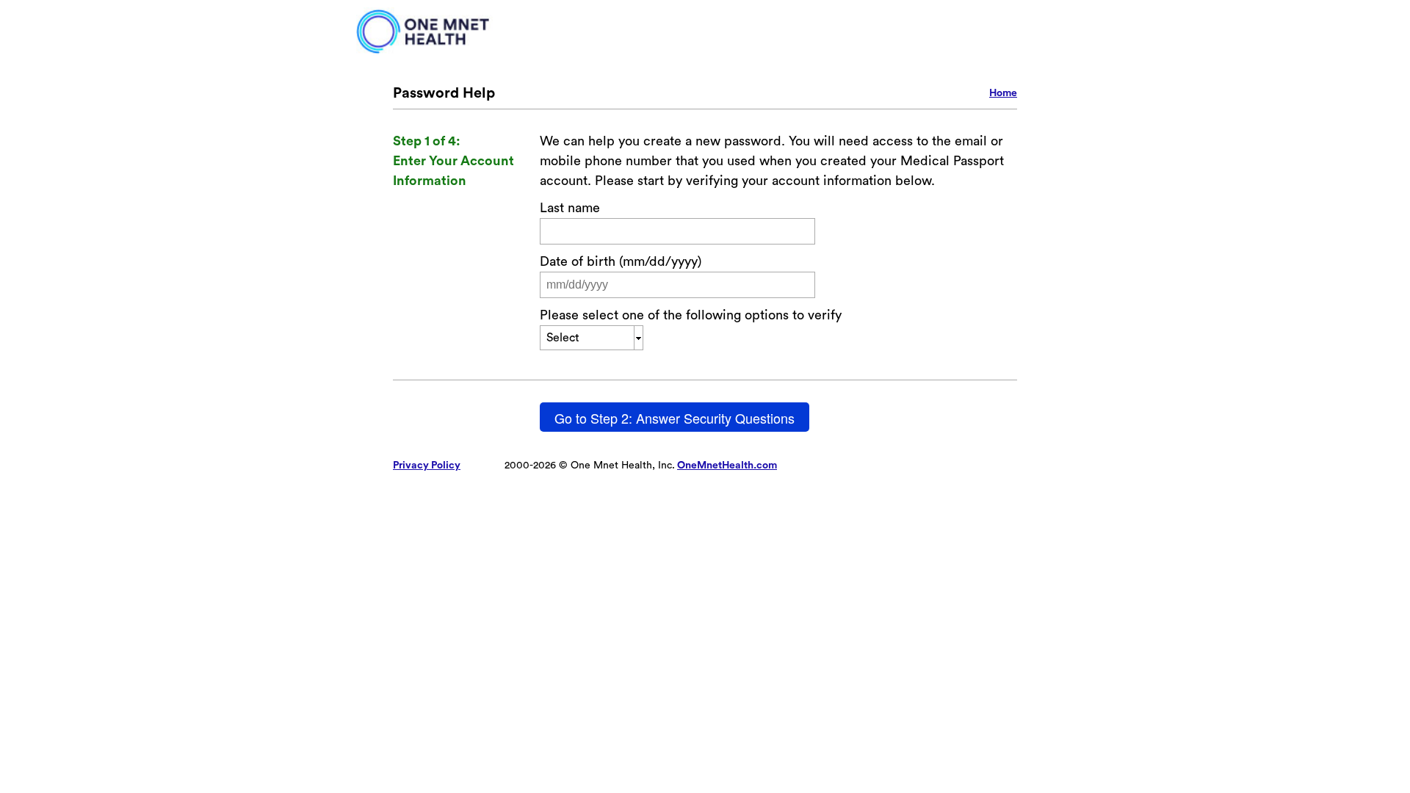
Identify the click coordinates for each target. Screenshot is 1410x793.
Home (1003, 93)
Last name (570, 207)
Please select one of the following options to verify (691, 315)
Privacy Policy (426, 465)
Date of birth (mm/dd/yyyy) (620, 261)
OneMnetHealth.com (727, 465)
